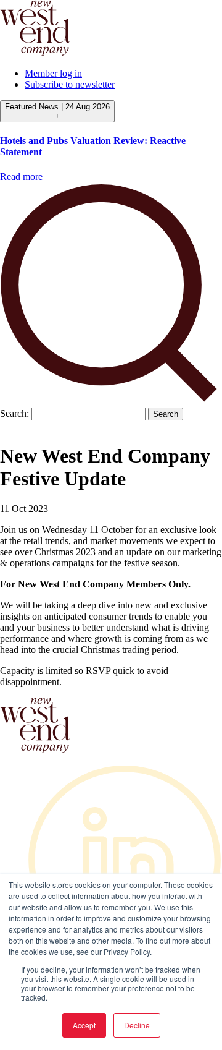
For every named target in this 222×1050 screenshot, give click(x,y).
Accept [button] (84, 1025)
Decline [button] (137, 1025)
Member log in (53, 73)
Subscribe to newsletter (70, 84)
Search (165, 414)
